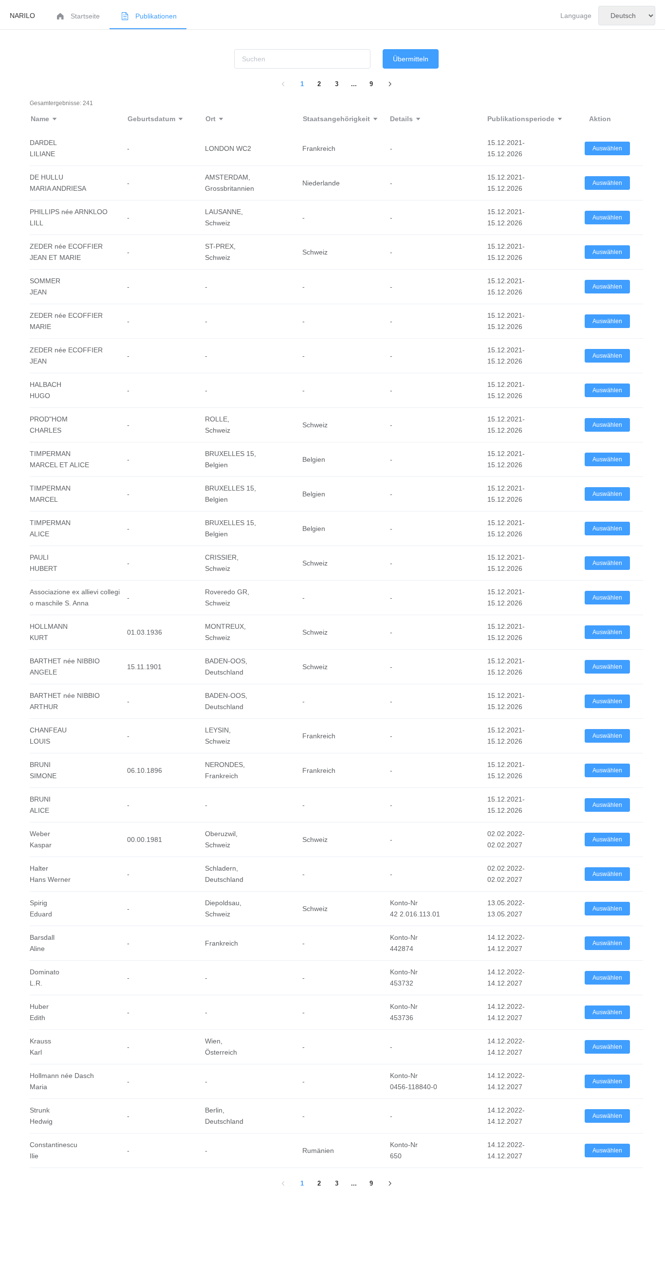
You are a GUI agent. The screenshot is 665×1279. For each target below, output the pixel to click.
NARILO (22, 15)
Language (575, 15)
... (354, 84)
